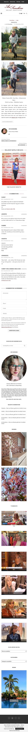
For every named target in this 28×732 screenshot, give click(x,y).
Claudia (3, 408)
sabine (3, 225)
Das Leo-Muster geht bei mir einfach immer (16, 408)
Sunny (3, 197)
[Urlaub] (14, 689)
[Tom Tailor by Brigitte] (14, 169)
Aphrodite (4, 255)
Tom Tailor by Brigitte (14, 187)
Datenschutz (12, 1)
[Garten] (14, 484)
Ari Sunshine (9, 24)
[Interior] (14, 449)
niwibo (2, 411)
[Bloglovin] (22, 13)
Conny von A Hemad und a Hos (11, 268)
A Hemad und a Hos (6, 280)
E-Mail (23, 1)
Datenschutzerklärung (6, 327)
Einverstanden (19, 728)
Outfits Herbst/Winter (7, 121)
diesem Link (14, 117)
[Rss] (24, 13)
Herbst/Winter (12, 20)
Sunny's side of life (11, 209)
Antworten (24, 197)
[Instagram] (19, 13)
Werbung (18, 1)
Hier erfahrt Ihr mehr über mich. (13, 399)
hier (20, 117)
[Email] (21, 13)
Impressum (6, 1)
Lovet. (2, 414)
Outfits (17, 20)
